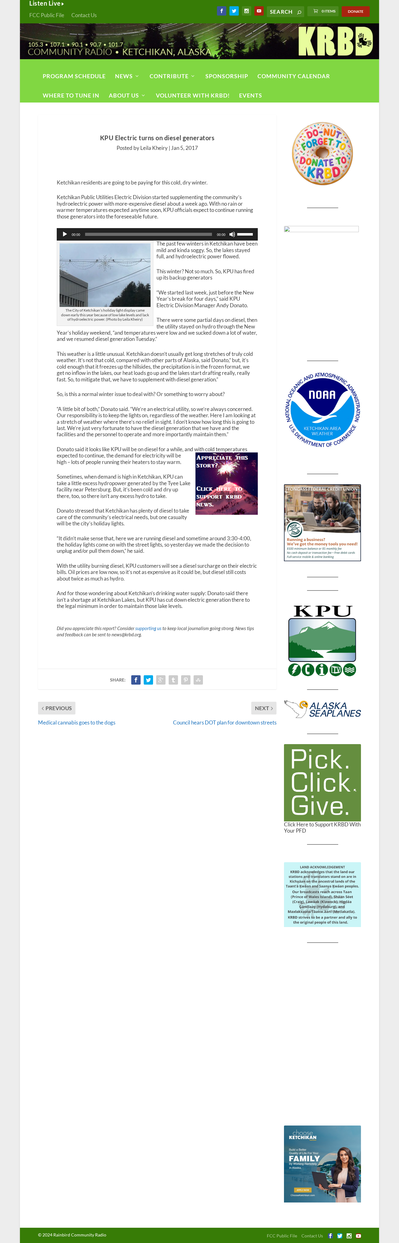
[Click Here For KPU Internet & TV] (322, 640)
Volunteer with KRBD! (193, 95)
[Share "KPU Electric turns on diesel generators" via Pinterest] (186, 680)
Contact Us (84, 15)
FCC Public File (46, 15)
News (124, 76)
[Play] (65, 234)
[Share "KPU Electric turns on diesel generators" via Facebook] (136, 680)
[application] (157, 234)
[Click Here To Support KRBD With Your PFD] (322, 782)
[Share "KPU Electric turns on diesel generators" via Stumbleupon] (198, 680)
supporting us (148, 628)
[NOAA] (322, 409)
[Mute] (232, 234)
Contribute (169, 76)
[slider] (246, 233)
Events (250, 95)
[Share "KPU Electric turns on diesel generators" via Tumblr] (173, 680)
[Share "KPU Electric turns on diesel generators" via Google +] (161, 680)
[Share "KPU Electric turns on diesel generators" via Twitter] (148, 680)
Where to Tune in (71, 95)
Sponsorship (226, 76)
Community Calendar (293, 76)
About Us (124, 95)
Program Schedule (74, 76)
